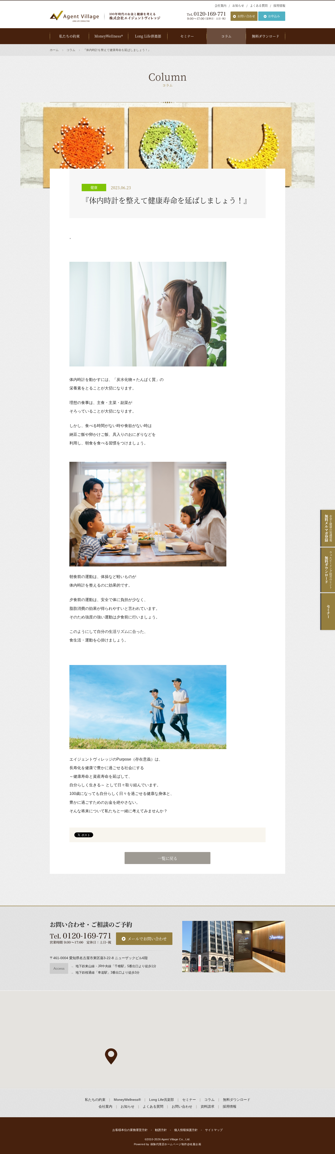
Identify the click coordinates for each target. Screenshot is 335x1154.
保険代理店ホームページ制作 (168, 1144)
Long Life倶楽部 (148, 36)
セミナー (187, 36)
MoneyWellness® (108, 36)
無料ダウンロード (265, 36)
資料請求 (207, 1106)
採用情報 (279, 5)
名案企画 (195, 1144)
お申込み (274, 16)
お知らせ (238, 5)
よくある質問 (259, 5)
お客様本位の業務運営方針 (130, 1130)
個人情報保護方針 (186, 1130)
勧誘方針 (161, 1130)
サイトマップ (214, 1130)
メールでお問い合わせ (147, 938)
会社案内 (220, 5)
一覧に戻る (167, 858)
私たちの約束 (69, 36)
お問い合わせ (246, 16)
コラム (226, 36)
